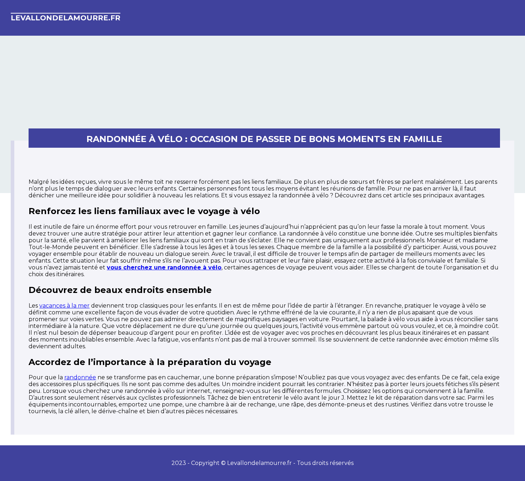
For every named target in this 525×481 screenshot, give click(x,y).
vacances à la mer (64, 305)
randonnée (80, 377)
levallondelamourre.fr (65, 18)
